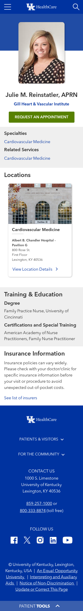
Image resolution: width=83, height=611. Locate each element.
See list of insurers (20, 398)
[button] (7, 7)
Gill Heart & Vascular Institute (41, 104)
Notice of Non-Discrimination (47, 583)
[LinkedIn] (53, 541)
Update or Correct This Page (41, 590)
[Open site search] (76, 7)
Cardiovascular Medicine (27, 142)
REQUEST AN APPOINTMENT (41, 117)
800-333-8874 (33, 511)
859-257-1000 (39, 504)
